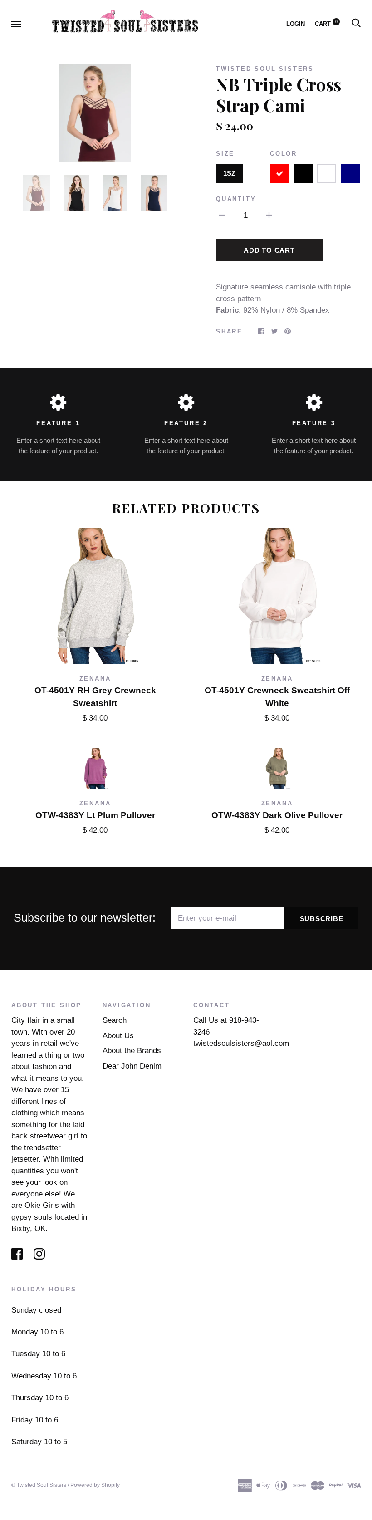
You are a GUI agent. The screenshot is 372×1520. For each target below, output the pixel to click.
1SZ (229, 173)
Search (115, 1020)
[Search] (356, 23)
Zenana (95, 678)
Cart (326, 23)
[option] (95, 113)
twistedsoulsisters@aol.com (241, 1043)
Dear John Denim (132, 1066)
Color (283, 153)
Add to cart (269, 250)
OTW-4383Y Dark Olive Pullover (277, 815)
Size (225, 153)
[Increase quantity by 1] (269, 215)
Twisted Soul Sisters (265, 68)
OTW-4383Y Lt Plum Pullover (95, 815)
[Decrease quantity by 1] (222, 215)
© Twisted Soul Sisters (38, 1485)
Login (295, 23)
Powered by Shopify (95, 1485)
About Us (118, 1035)
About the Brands (132, 1050)
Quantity (236, 199)
